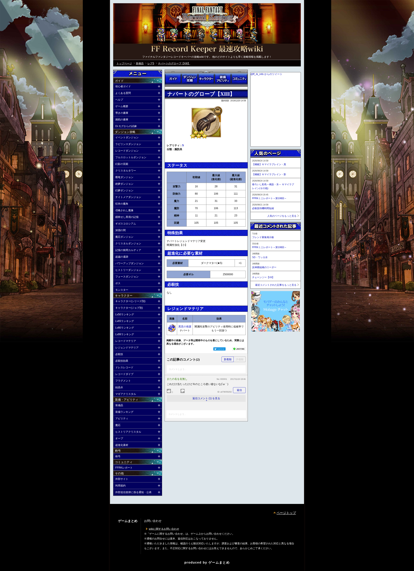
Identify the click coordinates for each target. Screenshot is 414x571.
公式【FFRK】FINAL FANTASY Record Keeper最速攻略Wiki (207, 49)
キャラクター (206, 78)
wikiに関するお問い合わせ (164, 529)
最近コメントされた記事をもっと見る (275, 284)
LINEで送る (238, 349)
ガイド (173, 78)
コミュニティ (239, 78)
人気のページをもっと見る (281, 215)
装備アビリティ (222, 78)
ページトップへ (258, 340)
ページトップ (286, 513)
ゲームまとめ (219, 562)
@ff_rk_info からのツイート (266, 74)
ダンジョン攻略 (189, 78)
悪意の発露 (184, 326)
